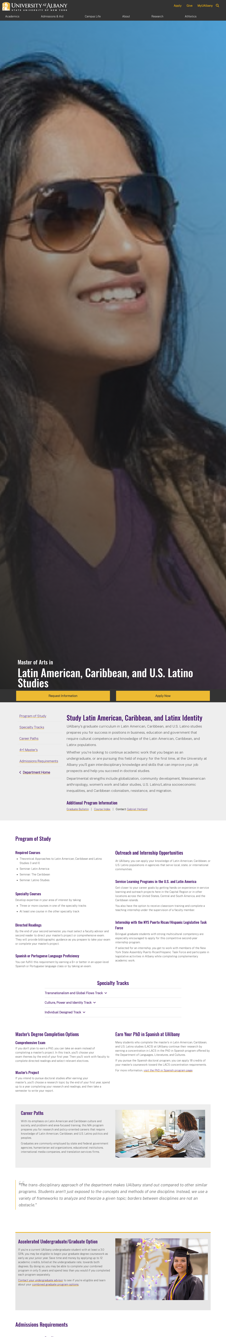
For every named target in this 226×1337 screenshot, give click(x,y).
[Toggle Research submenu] (174, 16)
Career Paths (28, 738)
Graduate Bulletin (78, 809)
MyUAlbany (205, 5)
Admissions (52, 16)
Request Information (63, 696)
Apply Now (163, 696)
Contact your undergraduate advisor (40, 1280)
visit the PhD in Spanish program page (168, 1070)
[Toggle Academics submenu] (30, 16)
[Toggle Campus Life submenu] (111, 16)
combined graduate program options (55, 1284)
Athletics (190, 16)
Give (189, 5)
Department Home (36, 772)
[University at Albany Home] (35, 6)
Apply (178, 5)
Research (157, 16)
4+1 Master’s (28, 750)
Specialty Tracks (31, 727)
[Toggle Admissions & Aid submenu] (74, 16)
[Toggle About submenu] (141, 16)
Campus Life (93, 16)
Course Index (102, 809)
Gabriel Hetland (137, 809)
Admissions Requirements (38, 761)
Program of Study (32, 716)
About (126, 16)
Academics (12, 16)
